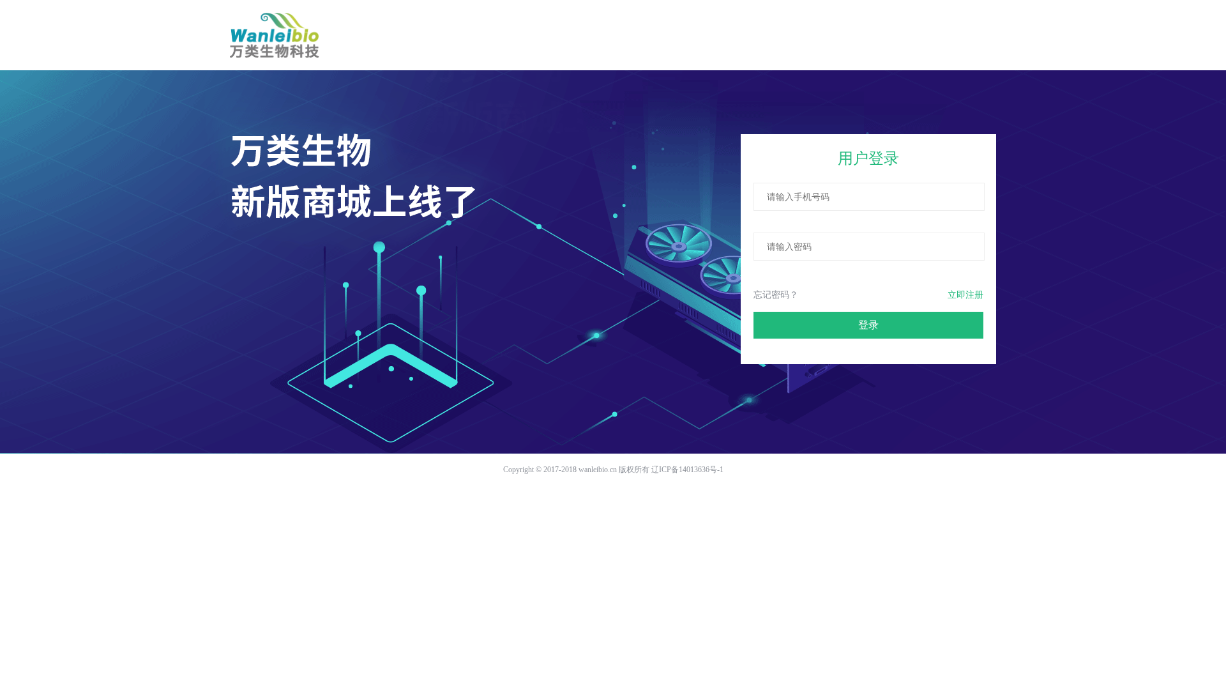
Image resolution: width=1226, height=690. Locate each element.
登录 (868, 324)
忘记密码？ (775, 295)
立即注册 (965, 295)
